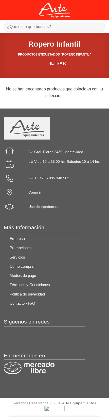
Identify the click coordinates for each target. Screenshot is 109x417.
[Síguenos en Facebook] (11, 337)
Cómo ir (34, 192)
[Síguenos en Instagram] (27, 337)
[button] (7, 10)
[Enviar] (99, 27)
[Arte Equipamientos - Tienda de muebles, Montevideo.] (54, 10)
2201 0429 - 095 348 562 (48, 178)
